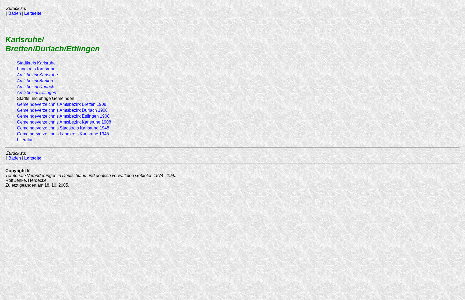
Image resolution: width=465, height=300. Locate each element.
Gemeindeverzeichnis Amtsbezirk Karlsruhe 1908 (64, 122)
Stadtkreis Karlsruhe (36, 63)
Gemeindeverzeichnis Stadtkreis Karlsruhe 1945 (63, 128)
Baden (14, 13)
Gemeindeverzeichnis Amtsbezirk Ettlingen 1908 (63, 116)
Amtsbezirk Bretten (35, 80)
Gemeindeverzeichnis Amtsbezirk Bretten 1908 (61, 104)
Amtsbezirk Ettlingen (36, 92)
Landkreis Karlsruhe (36, 69)
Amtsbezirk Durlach (35, 86)
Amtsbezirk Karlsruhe (37, 75)
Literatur (25, 140)
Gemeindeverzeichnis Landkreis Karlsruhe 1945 (63, 134)
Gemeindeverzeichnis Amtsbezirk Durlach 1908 (62, 110)
